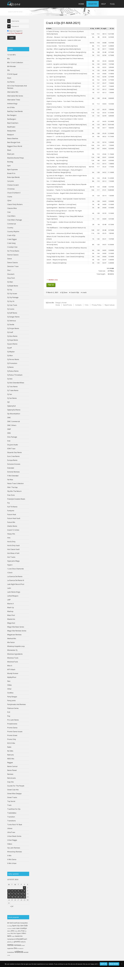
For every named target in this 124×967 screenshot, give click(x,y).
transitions (10, 952)
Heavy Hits (11, 534)
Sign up (51, 285)
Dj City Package (12, 297)
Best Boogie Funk (13, 142)
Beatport (10, 135)
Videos (9, 844)
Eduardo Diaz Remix (14, 452)
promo (17, 941)
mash (13, 936)
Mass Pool (11, 615)
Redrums (10, 755)
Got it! (103, 964)
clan (21, 925)
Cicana (9, 197)
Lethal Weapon (12, 596)
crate (17, 928)
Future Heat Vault (13, 518)
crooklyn (23, 928)
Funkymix (10, 511)
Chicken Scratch (13, 185)
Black (9, 150)
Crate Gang (11, 243)
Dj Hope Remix (12, 340)
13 (18, 894)
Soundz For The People (15, 786)
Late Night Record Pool (15, 584)
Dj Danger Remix (13, 317)
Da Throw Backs (13, 251)
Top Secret (11, 801)
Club (9, 212)
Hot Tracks (11, 557)
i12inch (9, 573)
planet (9, 942)
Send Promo (67, 305)
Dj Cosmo (10, 309)
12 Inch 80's (11, 55)
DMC (9, 417)
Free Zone (11, 495)
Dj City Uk (10, 301)
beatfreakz (16, 923)
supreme (10, 948)
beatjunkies (24, 923)
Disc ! (9, 270)
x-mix (8, 955)
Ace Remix (11, 82)
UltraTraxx (11, 832)
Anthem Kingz (12, 104)
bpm (9, 166)
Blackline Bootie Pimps (15, 158)
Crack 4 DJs (11, 235)
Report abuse (110, 305)
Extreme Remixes (13, 472)
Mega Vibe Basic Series (15, 627)
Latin (9, 588)
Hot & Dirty (11, 542)
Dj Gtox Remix (12, 336)
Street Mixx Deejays (14, 793)
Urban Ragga (12, 840)
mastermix (18, 936)
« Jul (11, 906)
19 (15, 897)
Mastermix (11, 619)
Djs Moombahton (13, 414)
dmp (16, 931)
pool (12, 942)
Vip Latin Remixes (13, 848)
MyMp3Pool (11, 677)
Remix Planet (12, 770)
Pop (8, 716)
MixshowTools (12, 662)
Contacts (78, 305)
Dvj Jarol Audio (12, 445)
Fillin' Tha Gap (12, 487)
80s (8, 59)
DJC (8, 402)
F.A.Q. (112, 4)
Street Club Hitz (13, 790)
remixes (17, 945)
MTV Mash (11, 669)
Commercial (11, 224)
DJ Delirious (11, 321)
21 (21, 897)
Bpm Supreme (12, 169)
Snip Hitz (10, 782)
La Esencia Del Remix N (15, 580)
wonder (26, 952)
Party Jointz (11, 700)
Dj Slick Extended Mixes (15, 383)
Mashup (10, 611)
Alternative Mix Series (15, 96)
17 (9, 897)
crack (13, 928)
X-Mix (9, 855)
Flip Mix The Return (14, 491)
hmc (14, 933)
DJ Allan (10, 282)
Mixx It (9, 666)
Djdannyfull (11, 406)
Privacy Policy (96, 305)
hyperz (19, 933)
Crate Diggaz (12, 239)
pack (21, 939)
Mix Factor (11, 642)
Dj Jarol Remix (12, 344)
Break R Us (11, 173)
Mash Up (10, 607)
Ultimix (9, 828)
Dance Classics (12, 262)
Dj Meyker (11, 352)
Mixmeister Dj (12, 650)
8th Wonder (11, 66)
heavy (8, 933)
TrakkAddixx (11, 813)
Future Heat (11, 514)
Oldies (9, 685)
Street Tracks (12, 797)
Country (10, 228)
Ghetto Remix (12, 526)
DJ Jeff (9, 348)
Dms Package (12, 437)
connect (9, 928)
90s (8, 70)
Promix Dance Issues (14, 731)
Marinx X (10, 604)
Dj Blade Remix (12, 286)
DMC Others (11, 425)
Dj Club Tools (12, 305)
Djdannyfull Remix (13, 410)
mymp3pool (11, 939)
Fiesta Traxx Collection (15, 483)
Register (92, 4)
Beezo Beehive (12, 138)
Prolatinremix (12, 724)
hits (12, 933)
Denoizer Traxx (13, 266)
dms (19, 931)
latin (9, 936)
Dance (9, 259)
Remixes (10, 774)
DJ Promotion (12, 363)
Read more (114, 964)
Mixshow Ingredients (15, 654)
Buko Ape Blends (13, 177)
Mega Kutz (11, 623)
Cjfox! (9, 200)
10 (9, 894)
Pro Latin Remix (13, 720)
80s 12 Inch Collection (15, 62)
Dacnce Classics (13, 255)
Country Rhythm (13, 231)
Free (22, 931)
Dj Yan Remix (12, 398)
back (11, 923)
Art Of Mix (11, 107)
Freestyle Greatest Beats (16, 499)
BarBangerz (11, 119)
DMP (9, 429)
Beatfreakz (11, 127)
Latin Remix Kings (13, 592)
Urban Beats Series (14, 836)
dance (9, 931)
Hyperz (9, 565)
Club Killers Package (14, 220)
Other (9, 689)
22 (24, 897)
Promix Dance (12, 728)
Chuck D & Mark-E (13, 193)
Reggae (10, 762)
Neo (8, 681)
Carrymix (10, 181)
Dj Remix (10, 367)
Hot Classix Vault (13, 549)
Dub (8, 441)
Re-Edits (10, 751)
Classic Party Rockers (15, 204)
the (15, 948)
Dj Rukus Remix (13, 371)
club (26, 925)
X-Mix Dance (11, 859)
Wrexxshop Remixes (14, 852)
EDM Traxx (11, 449)
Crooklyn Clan (12, 247)
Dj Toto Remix (12, 386)
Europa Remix (12, 460)
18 (12, 897)
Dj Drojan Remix (13, 328)
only (17, 939)
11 (12, 894)
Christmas (11, 189)
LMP (9, 600)
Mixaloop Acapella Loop (16, 646)
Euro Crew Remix (13, 456)
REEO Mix (10, 759)
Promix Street (12, 735)
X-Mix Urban (11, 863)
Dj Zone (64, 292)
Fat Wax (10, 480)
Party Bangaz (12, 697)
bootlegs (9, 925)
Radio (9, 747)
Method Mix (11, 638)
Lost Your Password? (14, 33)
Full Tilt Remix (12, 507)
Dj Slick (9, 379)
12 (15, 894)
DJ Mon (10, 355)
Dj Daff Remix (12, 313)
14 (21, 894)
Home (81, 4)
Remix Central (12, 766)
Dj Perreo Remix (13, 359)
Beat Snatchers (12, 123)
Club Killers (11, 216)
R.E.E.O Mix (11, 743)
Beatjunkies (11, 131)
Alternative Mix (12, 92)
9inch (9, 78)
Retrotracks (11, 778)
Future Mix (11, 522)
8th (8, 923)
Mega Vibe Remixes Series (16, 631)
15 (24, 894)
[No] (122, 964)
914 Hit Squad (12, 74)
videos (19, 952)
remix (10, 944)
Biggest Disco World (14, 146)
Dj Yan (9, 394)
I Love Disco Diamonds (15, 569)
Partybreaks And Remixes (16, 704)
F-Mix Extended (12, 476)
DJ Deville (10, 324)
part (25, 939)
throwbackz (20, 948)
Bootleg (10, 162)
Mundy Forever (12, 673)
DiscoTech (11, 278)
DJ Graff (10, 332)
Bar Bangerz (11, 115)
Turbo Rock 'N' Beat (14, 824)
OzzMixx (10, 693)
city (18, 925)
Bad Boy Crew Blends (15, 111)
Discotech (10, 274)
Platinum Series (13, 708)
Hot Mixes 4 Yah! (13, 553)
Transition (11, 817)
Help (103, 4)
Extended (10, 468)
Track (9, 805)
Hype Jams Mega (13, 561)
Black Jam (10, 154)
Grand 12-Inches (13, 530)
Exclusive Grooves (13, 464)
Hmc (8, 538)
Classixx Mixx (12, 208)
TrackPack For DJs (13, 809)
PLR (8, 712)
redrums (23, 942)
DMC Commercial (13, 421)
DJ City (9, 290)
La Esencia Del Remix (14, 576)
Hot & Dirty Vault (13, 545)
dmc (13, 931)
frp (25, 931)
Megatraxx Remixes (14, 635)
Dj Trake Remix (12, 390)
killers (24, 933)
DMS (9, 433)
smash (23, 945)
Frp (8, 503)
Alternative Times (13, 100)
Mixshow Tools (12, 658)
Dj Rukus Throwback (14, 375)
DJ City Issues (12, 293)
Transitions (11, 821)
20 (18, 897)
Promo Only (11, 739)
